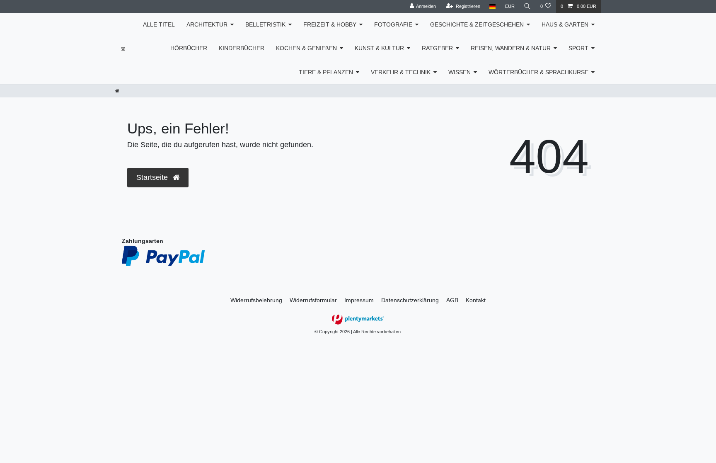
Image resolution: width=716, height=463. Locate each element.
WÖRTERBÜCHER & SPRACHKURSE (538, 72)
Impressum (359, 300)
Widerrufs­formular (313, 300)
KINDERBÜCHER (241, 48)
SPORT (578, 48)
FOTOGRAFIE (393, 24)
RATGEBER (437, 48)
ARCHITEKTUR (206, 24)
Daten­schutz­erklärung (410, 300)
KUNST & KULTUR (379, 48)
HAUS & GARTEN (565, 24)
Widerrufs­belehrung (256, 300)
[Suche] (527, 6)
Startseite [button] (153, 177)
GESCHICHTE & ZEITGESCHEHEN (477, 24)
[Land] (492, 6)
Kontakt (476, 300)
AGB (452, 300)
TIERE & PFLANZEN (326, 72)
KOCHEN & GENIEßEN (306, 48)
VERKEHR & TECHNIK (401, 72)
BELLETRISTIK (265, 24)
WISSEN (459, 72)
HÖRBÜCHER (188, 48)
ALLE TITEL (159, 24)
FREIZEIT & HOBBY (329, 24)
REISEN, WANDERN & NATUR (511, 48)
